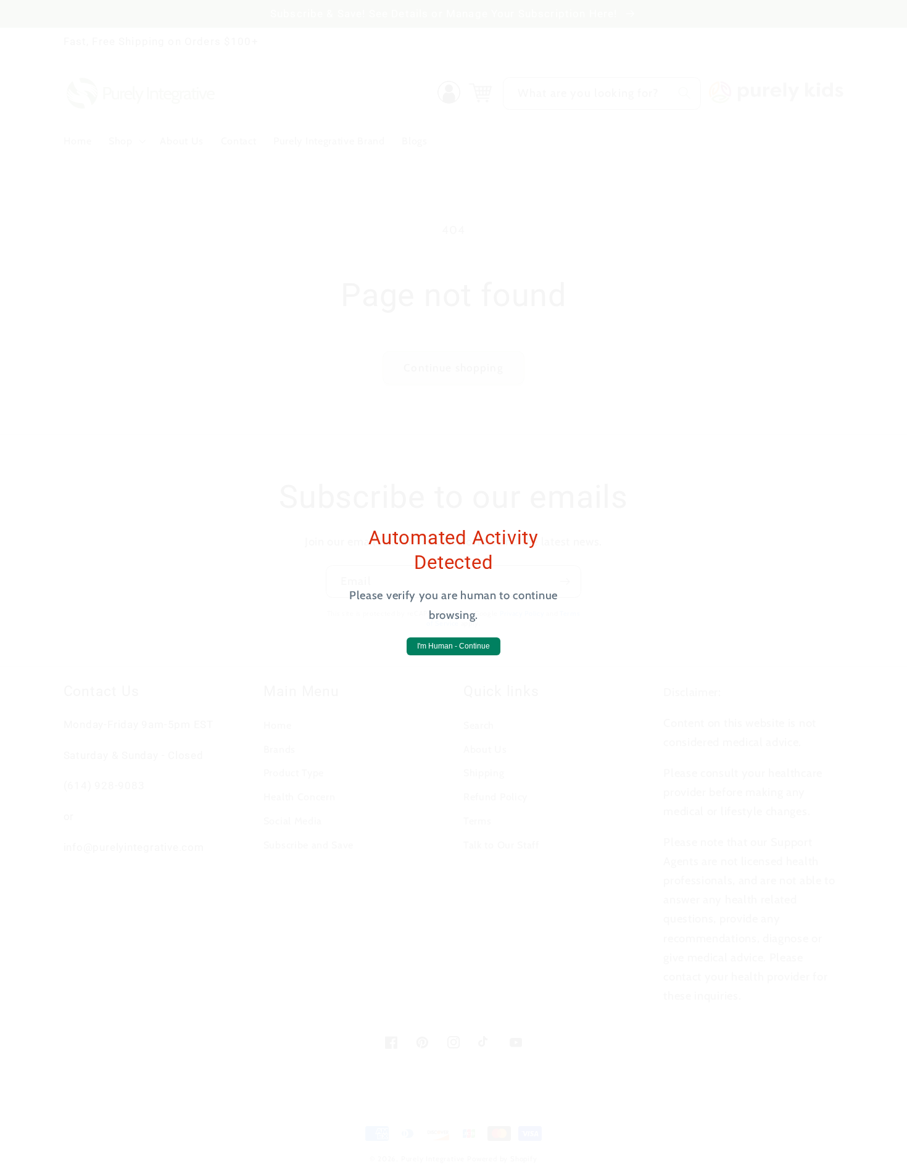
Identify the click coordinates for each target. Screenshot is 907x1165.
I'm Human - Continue (453, 646)
